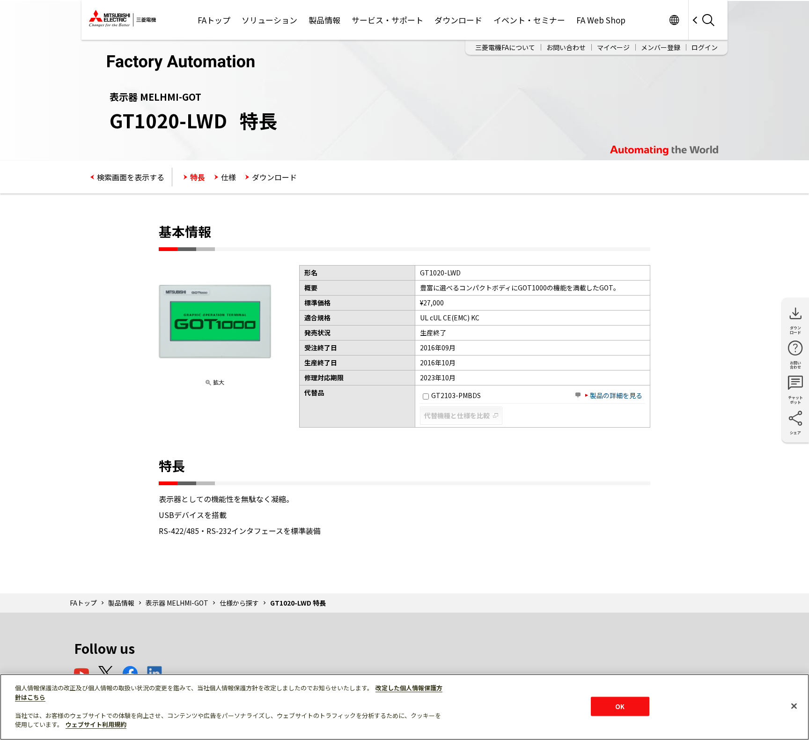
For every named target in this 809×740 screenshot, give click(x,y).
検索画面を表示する (130, 177)
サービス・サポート (387, 20)
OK (620, 706)
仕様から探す (239, 602)
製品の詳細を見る (616, 395)
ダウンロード (458, 20)
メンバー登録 (660, 47)
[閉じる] (794, 706)
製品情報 (324, 20)
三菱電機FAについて (505, 47)
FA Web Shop (600, 20)
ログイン (704, 47)
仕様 (228, 177)
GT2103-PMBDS (456, 395)
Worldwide (674, 20)
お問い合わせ (566, 47)
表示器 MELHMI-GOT (177, 602)
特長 (197, 177)
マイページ (613, 47)
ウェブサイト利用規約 (96, 724)
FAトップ (214, 20)
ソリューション (269, 20)
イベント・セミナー (529, 20)
